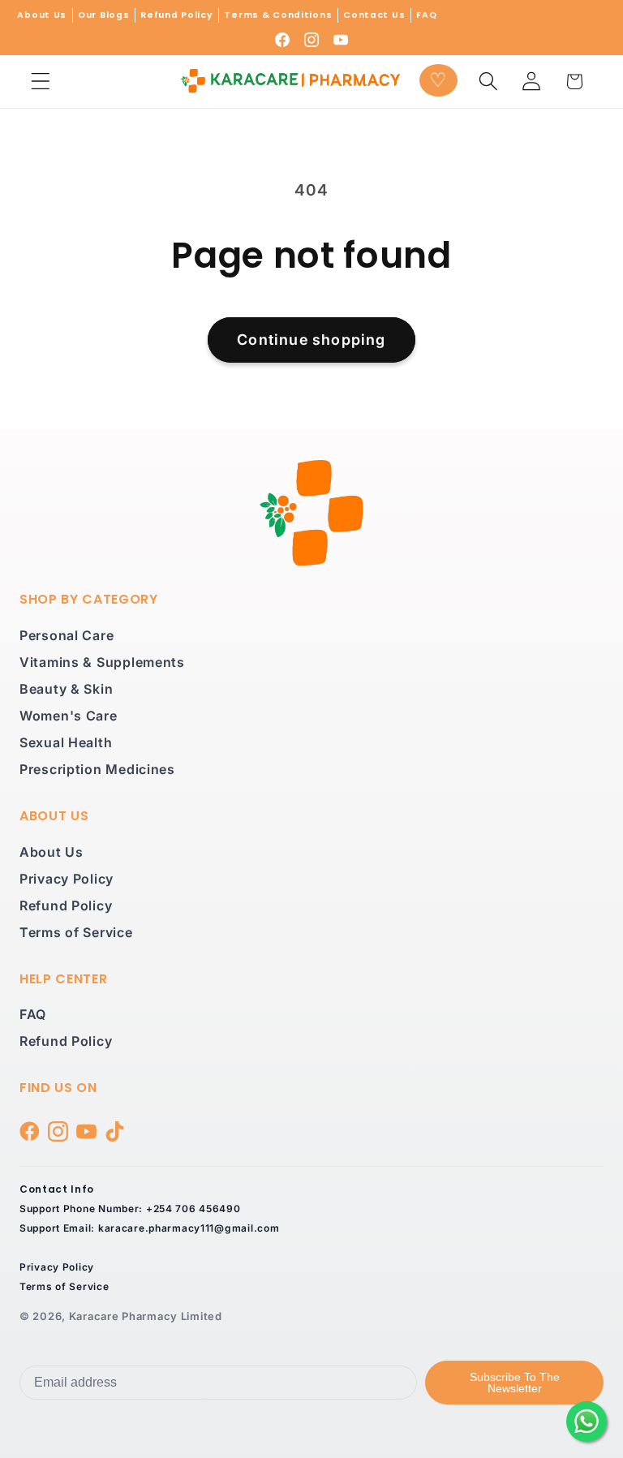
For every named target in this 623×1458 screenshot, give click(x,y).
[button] (40, 81)
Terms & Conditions (278, 15)
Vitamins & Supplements (102, 662)
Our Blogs (103, 15)
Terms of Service (76, 932)
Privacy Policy (66, 879)
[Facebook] (282, 39)
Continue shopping (311, 339)
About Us (42, 15)
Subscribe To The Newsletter (515, 1382)
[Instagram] (311, 39)
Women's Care (68, 715)
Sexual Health (65, 742)
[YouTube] (340, 39)
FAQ (426, 15)
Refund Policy (176, 15)
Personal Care (66, 635)
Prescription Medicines (97, 769)
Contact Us (374, 15)
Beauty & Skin (66, 689)
